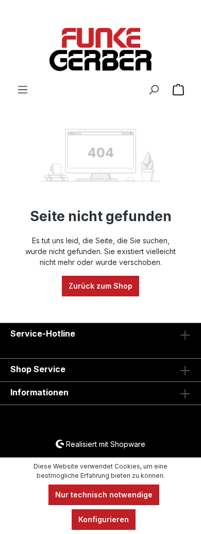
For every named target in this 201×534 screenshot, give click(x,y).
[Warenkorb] (178, 89)
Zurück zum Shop (100, 285)
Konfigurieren (103, 519)
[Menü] (22, 89)
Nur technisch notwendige (104, 494)
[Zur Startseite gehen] (100, 49)
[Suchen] (153, 89)
